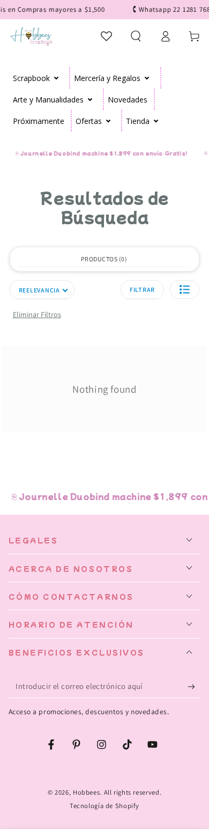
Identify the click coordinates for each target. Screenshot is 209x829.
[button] (136, 36)
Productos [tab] (103, 259)
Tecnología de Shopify (104, 805)
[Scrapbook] (56, 77)
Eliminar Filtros (37, 314)
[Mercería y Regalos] (147, 77)
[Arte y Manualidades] (90, 99)
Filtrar (142, 289)
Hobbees (86, 792)
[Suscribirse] (194, 686)
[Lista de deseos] (107, 36)
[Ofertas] (108, 120)
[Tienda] (156, 120)
